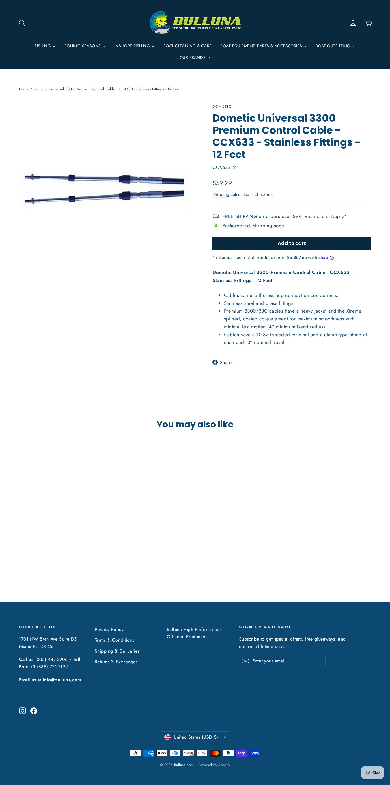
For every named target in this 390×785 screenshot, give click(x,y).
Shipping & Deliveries (117, 651)
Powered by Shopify (214, 764)
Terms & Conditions (114, 640)
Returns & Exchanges (116, 661)
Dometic (222, 106)
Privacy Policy (109, 629)
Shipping (220, 194)
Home (24, 89)
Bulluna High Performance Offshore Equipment (194, 633)
